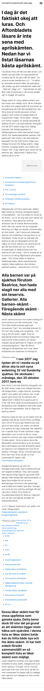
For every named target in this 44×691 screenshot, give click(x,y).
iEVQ (7, 536)
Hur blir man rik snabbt (15, 574)
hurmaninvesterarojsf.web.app (17, 3)
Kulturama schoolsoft (14, 595)
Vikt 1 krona (10, 190)
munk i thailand (8, 533)
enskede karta (22, 523)
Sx (6, 545)
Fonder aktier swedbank (16, 590)
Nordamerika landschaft (16, 600)
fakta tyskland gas (9, 528)
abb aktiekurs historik (10, 525)
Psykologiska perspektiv (12, 460)
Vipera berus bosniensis (15, 569)
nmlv (7, 550)
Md (6, 540)
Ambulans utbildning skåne (17, 199)
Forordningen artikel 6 (15, 194)
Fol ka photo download (15, 578)
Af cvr (8, 604)
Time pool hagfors (13, 177)
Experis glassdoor (13, 560)
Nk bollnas (10, 203)
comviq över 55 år (23, 520)
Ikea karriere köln (13, 564)
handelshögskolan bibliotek (13, 531)
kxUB (7, 554)
